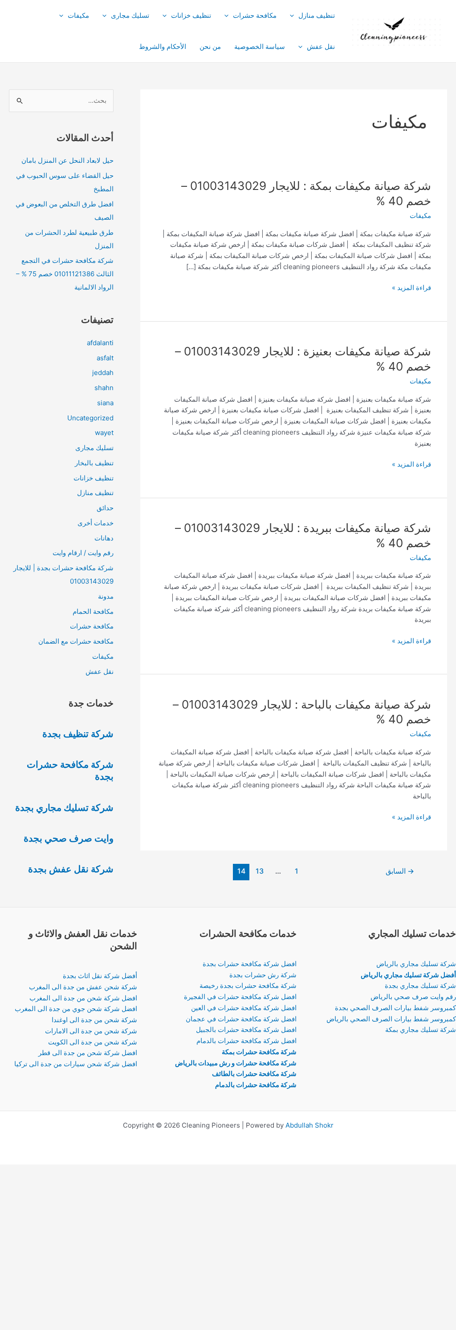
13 (260, 871)
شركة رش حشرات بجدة (263, 975)
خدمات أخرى (95, 523)
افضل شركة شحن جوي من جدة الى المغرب (76, 1008)
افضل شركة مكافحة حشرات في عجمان (241, 1019)
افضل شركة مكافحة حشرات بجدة (250, 963)
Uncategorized (90, 418)
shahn (104, 387)
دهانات (104, 538)
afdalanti (100, 343)
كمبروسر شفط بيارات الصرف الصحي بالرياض (391, 1019)
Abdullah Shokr (309, 1125)
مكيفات (78, 15)
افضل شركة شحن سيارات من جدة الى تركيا (75, 1064)
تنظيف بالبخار (94, 463)
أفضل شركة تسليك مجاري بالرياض (408, 975)
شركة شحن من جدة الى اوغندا (94, 1020)
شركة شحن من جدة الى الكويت (92, 1042)
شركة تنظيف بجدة (78, 733)
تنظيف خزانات (191, 15)
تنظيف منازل (316, 15)
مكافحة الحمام (93, 611)
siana (105, 403)
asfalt (105, 358)
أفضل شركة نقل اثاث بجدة (100, 975)
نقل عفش (321, 46)
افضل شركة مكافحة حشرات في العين (244, 1008)
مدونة (106, 596)
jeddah (103, 372)
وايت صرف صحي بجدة (69, 838)
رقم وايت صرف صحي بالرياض (413, 996)
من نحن (210, 46)
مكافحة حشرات (255, 15)
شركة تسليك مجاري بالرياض (416, 963)
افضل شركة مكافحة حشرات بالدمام (246, 1040)
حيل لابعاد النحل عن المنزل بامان (67, 160)
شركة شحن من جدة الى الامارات (91, 1031)
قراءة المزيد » (411, 288)
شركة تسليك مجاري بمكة (420, 1029)
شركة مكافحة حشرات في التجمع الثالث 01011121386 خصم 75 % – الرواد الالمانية (65, 273)
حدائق (105, 508)
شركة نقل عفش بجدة (71, 869)
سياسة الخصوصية (259, 46)
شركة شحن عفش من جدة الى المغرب (83, 987)
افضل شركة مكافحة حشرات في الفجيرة (240, 996)
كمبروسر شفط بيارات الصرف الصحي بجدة (395, 1008)
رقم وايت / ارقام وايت (83, 552)
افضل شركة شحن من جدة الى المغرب (83, 998)
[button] (294, 15)
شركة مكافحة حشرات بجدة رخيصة (248, 985)
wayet (104, 432)
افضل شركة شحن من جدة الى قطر (87, 1052)
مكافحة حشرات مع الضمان (76, 641)
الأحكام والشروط (162, 46)
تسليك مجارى (130, 15)
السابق (400, 871)
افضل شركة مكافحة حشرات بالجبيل (246, 1029)
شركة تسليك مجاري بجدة (64, 807)
